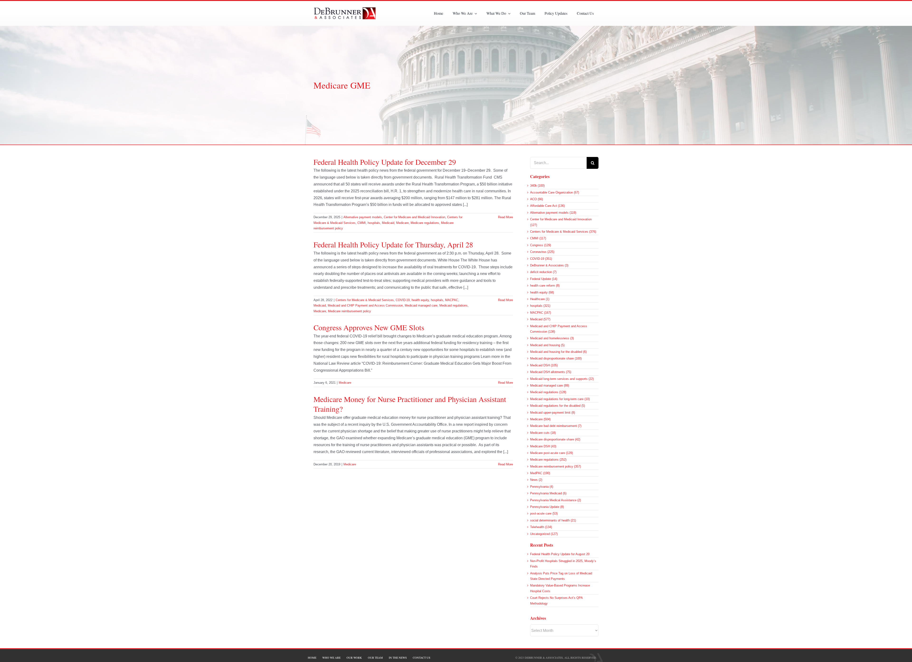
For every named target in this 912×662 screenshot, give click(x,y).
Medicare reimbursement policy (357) (555, 466)
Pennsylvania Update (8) (547, 507)
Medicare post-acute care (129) (551, 453)
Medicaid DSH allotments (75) (550, 372)
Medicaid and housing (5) (547, 345)
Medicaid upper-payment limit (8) (552, 412)
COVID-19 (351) (541, 258)
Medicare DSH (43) (543, 446)
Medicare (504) (540, 419)
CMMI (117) (538, 238)
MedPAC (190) (540, 473)
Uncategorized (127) (544, 534)
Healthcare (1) (539, 299)
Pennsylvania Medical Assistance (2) (555, 500)
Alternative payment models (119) (553, 212)
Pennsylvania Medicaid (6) (548, 493)
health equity (420, 300)
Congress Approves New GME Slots (369, 327)
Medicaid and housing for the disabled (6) (558, 352)
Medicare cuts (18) (543, 433)
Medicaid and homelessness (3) (552, 338)
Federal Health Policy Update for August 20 (559, 554)
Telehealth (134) (541, 527)
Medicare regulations (425, 223)
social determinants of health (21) (553, 520)
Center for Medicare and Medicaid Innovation (414, 217)
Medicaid (388, 223)
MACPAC (451, 300)
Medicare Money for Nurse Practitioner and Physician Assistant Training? (410, 404)
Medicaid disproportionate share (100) (556, 358)
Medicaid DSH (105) (544, 365)
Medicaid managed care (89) (549, 385)
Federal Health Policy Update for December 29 (385, 162)
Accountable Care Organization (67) (554, 192)
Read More (505, 217)
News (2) (536, 480)
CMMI (361, 223)
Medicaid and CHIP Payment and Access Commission (365, 305)
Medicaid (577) (540, 319)
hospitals (374, 223)
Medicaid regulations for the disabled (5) (557, 405)
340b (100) (537, 185)
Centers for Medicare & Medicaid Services (365, 300)
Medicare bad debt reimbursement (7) (555, 426)
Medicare (402, 223)
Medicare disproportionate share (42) (555, 439)
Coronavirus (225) (542, 252)
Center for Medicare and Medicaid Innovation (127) (561, 222)
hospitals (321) (540, 305)
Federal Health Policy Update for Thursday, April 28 (393, 244)
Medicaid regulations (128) (548, 392)
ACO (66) (536, 199)
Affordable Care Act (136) (547, 206)
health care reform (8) (545, 285)
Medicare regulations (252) (548, 459)
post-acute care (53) (544, 513)
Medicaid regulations (453, 305)
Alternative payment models (362, 217)
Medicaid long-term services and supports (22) (562, 379)
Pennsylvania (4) (541, 486)
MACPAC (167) (540, 312)
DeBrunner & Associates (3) (549, 265)
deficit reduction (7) (543, 272)
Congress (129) (540, 245)
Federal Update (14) (543, 279)
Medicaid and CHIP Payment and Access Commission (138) (558, 328)
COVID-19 (403, 300)
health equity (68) (542, 292)
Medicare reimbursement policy (349, 311)
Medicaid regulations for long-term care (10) (560, 399)
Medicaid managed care (421, 305)
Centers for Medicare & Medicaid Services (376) (563, 231)
